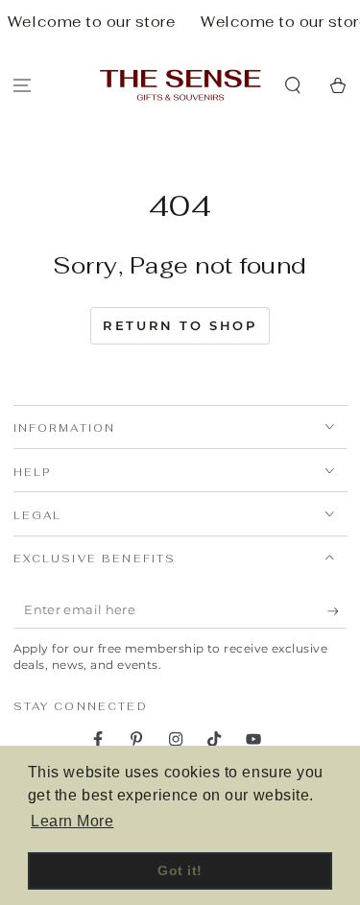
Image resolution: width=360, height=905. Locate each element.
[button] (292, 85)
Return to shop (179, 325)
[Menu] (22, 85)
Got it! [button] (180, 870)
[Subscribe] (337, 611)
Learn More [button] (72, 821)
